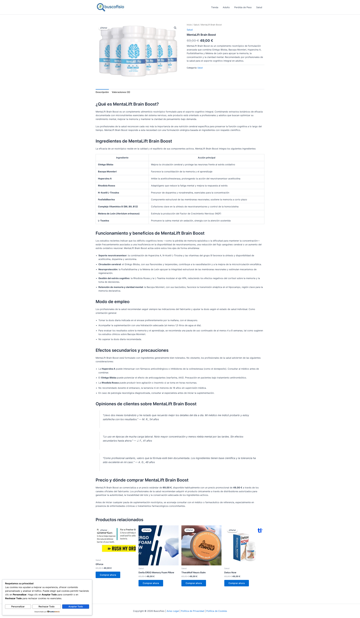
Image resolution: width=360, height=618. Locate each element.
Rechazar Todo (47, 606)
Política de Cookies (216, 611)
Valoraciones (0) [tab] (121, 92)
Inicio (189, 24)
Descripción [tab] (102, 92)
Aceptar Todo (75, 606)
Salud (259, 7)
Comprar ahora (108, 574)
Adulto (226, 7)
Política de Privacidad (192, 611)
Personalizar (18, 606)
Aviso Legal (173, 611)
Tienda (214, 7)
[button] (175, 27)
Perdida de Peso (243, 7)
